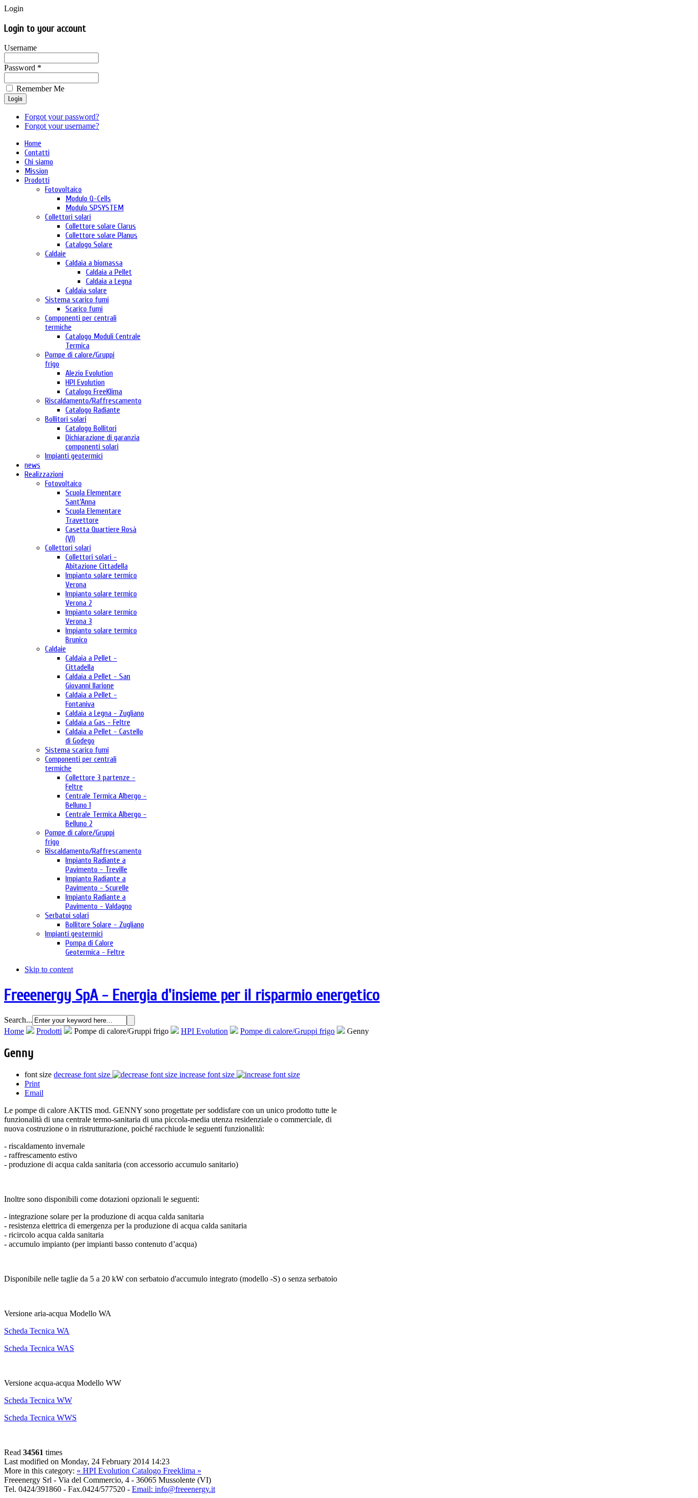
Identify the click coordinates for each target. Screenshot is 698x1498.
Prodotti (49, 1031)
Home (14, 1031)
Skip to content (49, 969)
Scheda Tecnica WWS (40, 1417)
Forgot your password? (62, 116)
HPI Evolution (204, 1031)
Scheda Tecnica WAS (39, 1348)
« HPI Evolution (104, 1470)
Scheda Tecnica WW (38, 1400)
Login (15, 99)
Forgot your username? (62, 126)
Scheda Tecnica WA (36, 1330)
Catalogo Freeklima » (166, 1470)
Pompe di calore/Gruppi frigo (287, 1031)
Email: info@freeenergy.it (173, 1489)
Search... (18, 1020)
